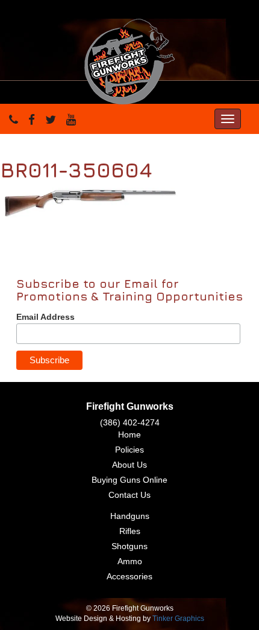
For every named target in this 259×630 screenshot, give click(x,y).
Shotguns (129, 546)
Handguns (129, 516)
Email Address (45, 317)
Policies (129, 449)
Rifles (129, 531)
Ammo (129, 561)
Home (129, 434)
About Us (129, 464)
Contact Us (129, 495)
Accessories (129, 576)
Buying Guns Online (129, 480)
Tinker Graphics (178, 618)
